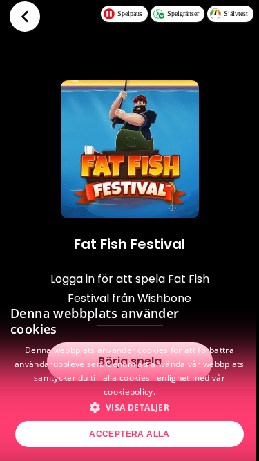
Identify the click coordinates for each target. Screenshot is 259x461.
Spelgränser (183, 13)
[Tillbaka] (24, 16)
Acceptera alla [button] (129, 434)
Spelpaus (129, 13)
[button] (129, 407)
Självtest (236, 13)
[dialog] (129, 375)
